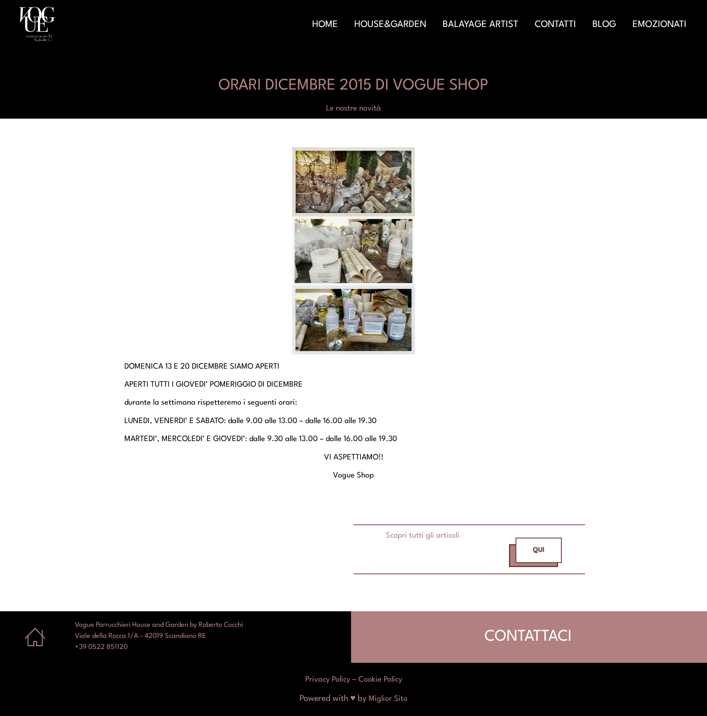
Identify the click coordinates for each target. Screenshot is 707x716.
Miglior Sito (388, 698)
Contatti (555, 24)
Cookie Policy (380, 679)
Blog (604, 24)
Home (325, 24)
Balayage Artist (480, 24)
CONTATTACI (528, 636)
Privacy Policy (327, 679)
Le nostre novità (353, 108)
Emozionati (660, 24)
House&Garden (390, 24)
